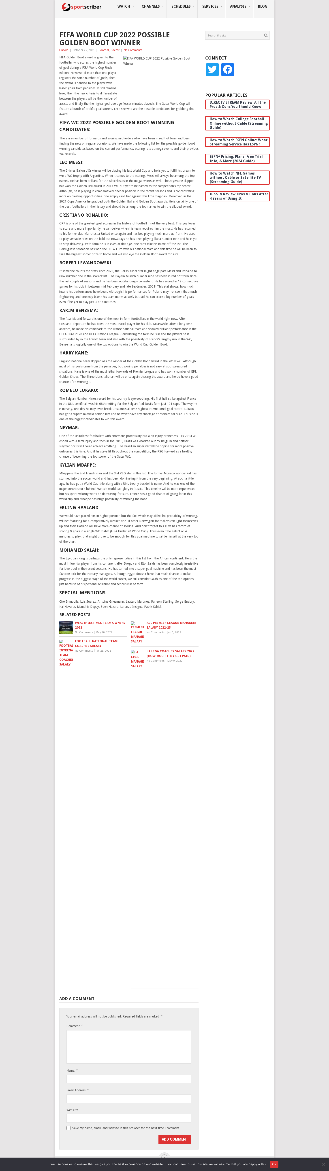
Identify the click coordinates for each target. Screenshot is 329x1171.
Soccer (115, 50)
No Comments (133, 50)
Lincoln (63, 50)
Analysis (238, 6)
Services (210, 6)
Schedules (181, 6)
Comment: (74, 1026)
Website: (72, 1110)
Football (104, 50)
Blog (262, 6)
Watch (124, 6)
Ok (274, 1164)
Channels (151, 6)
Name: (71, 1070)
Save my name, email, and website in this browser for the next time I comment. (126, 1128)
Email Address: (77, 1090)
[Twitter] (212, 69)
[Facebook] (227, 69)
